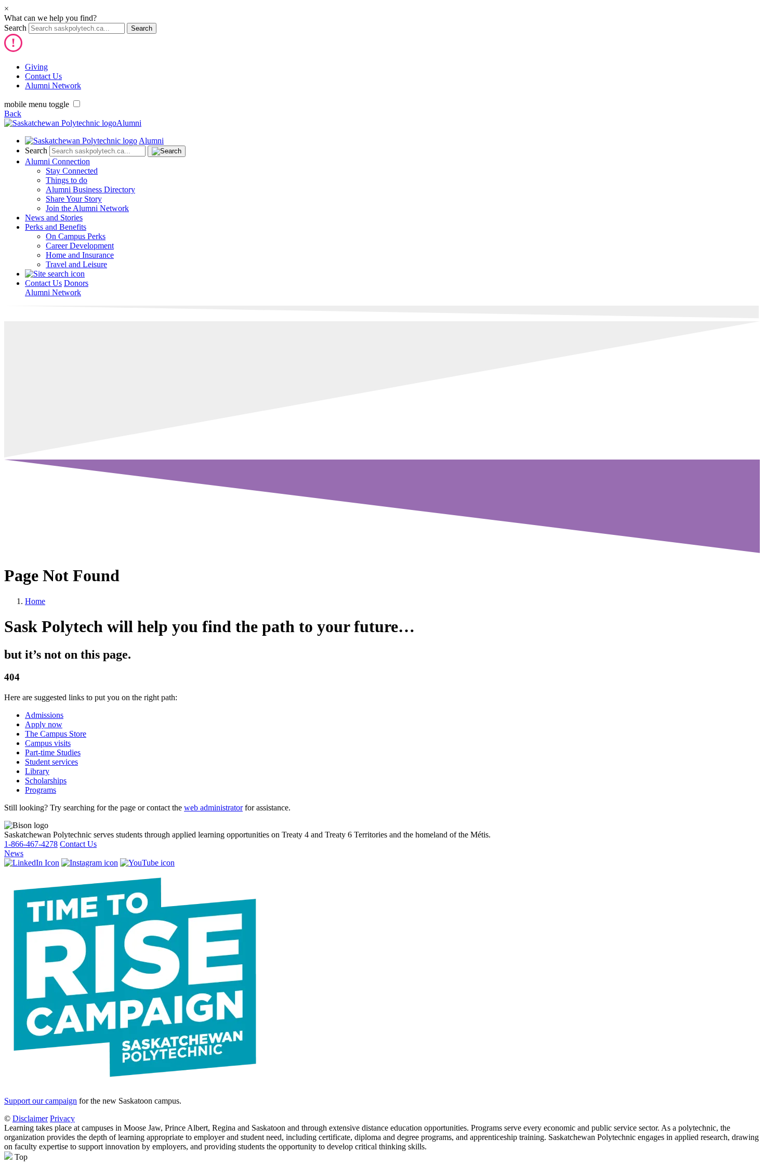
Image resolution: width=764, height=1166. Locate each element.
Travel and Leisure (76, 264)
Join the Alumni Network (87, 208)
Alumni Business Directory (90, 189)
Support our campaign (40, 1100)
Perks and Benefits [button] (55, 226)
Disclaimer (30, 1118)
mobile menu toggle (36, 104)
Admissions (44, 715)
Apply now (43, 724)
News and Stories (54, 217)
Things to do (66, 180)
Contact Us (43, 76)
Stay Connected (72, 170)
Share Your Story (74, 198)
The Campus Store (55, 733)
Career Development (80, 245)
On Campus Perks (76, 236)
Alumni (128, 123)
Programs (40, 789)
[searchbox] (77, 28)
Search (15, 27)
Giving (36, 66)
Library (37, 771)
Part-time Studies (53, 752)
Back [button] (12, 113)
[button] (55, 273)
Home (35, 601)
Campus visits (48, 743)
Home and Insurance (80, 255)
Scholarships (46, 780)
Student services (51, 761)
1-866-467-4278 (31, 844)
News (13, 853)
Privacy (62, 1118)
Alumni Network (53, 85)
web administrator (213, 807)
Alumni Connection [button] (57, 161)
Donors (76, 283)
